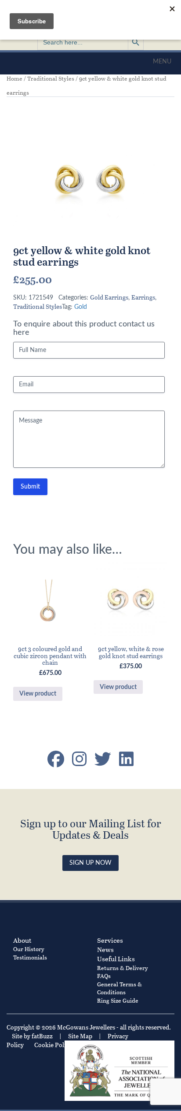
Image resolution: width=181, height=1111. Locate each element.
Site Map (80, 1036)
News (105, 949)
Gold (80, 307)
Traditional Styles (50, 78)
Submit (30, 487)
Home (14, 78)
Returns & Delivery (122, 967)
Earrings (143, 297)
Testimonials (30, 957)
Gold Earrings (109, 297)
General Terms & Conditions (119, 988)
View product (37, 694)
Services (110, 940)
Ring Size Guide (117, 1000)
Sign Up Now (90, 863)
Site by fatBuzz (32, 1036)
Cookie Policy (53, 1044)
